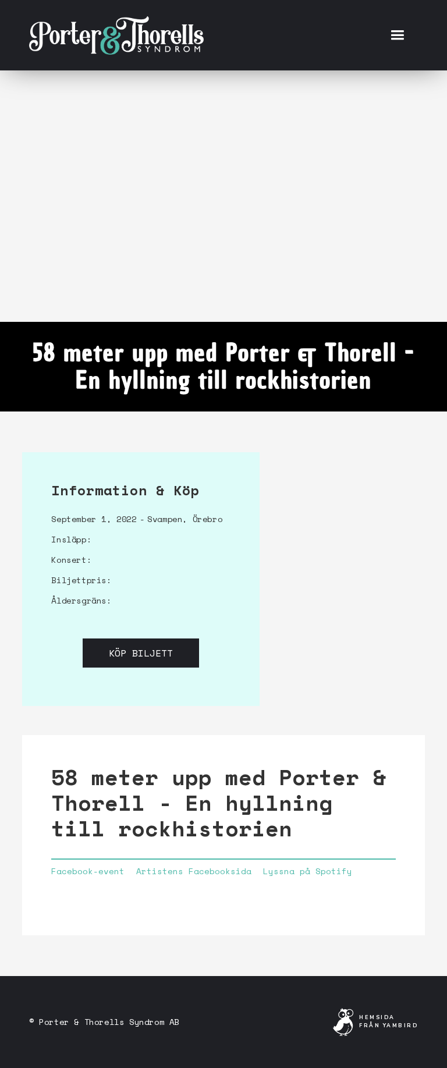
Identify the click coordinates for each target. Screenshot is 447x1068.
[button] (397, 35)
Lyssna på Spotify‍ (307, 871)
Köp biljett (141, 653)
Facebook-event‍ (88, 871)
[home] (116, 35)
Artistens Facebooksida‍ (193, 871)
